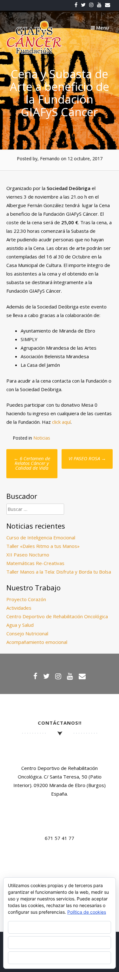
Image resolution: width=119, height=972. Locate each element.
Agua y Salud (20, 625)
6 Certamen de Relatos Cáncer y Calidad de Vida (32, 463)
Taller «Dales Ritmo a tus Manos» (43, 546)
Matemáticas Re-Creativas (35, 563)
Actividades (18, 608)
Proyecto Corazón (26, 599)
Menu (102, 27)
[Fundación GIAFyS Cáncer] (34, 52)
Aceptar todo (59, 927)
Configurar (59, 957)
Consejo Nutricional (27, 633)
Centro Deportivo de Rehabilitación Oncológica (57, 616)
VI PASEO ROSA (87, 458)
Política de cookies (86, 912)
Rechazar (60, 942)
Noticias (41, 438)
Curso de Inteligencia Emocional (40, 537)
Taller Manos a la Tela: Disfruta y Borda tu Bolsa (58, 572)
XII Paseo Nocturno (27, 554)
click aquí (61, 422)
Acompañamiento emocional (36, 642)
